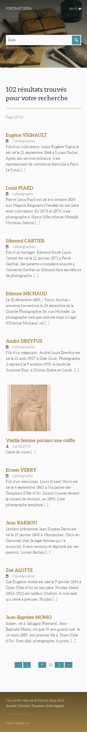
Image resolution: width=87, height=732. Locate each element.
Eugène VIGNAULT (26, 135)
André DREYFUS (24, 341)
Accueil (11, 706)
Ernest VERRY (21, 470)
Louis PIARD (19, 188)
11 (59, 665)
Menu (73, 8)
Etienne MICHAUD (26, 293)
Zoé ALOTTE (19, 570)
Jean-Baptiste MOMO (29, 617)
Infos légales (55, 706)
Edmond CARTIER (25, 240)
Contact (24, 706)
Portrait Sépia (19, 8)
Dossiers (38, 706)
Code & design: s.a (18, 723)
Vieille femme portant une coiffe (40, 440)
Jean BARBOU (21, 522)
